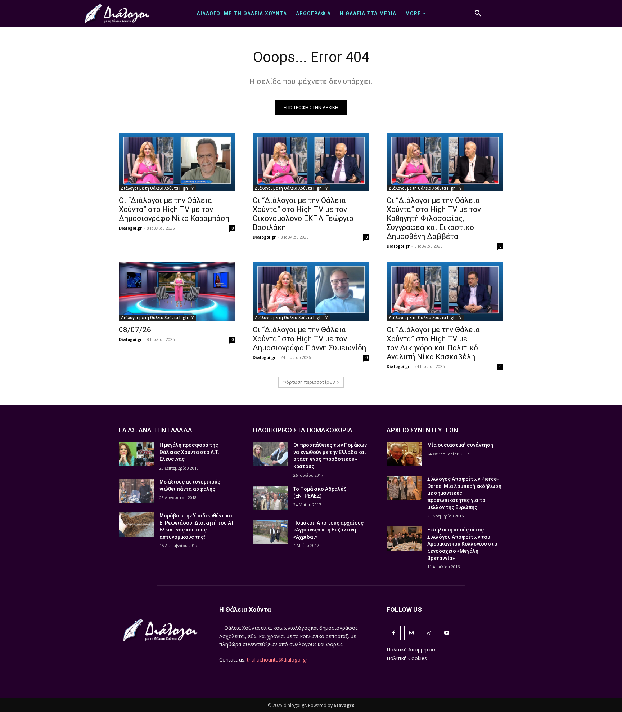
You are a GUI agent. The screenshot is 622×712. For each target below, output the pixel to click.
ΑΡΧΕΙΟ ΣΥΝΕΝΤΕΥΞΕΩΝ (422, 430)
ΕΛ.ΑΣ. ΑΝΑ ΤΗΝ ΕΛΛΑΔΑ (155, 430)
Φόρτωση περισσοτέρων (308, 382)
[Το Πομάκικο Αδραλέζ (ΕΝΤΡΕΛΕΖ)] (270, 498)
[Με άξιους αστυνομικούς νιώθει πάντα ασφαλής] (136, 491)
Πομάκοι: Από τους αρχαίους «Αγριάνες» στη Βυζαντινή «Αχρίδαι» (328, 530)
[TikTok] (429, 633)
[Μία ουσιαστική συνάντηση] (404, 454)
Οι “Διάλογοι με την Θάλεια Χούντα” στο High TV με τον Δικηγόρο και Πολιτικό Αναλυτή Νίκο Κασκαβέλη (433, 343)
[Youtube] (447, 633)
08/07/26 (135, 329)
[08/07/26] (177, 291)
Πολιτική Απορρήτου (411, 649)
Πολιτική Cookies (407, 658)
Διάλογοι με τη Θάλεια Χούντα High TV (157, 188)
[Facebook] (394, 633)
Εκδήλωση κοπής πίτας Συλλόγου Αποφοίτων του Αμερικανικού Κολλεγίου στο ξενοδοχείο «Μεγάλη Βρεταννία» (462, 544)
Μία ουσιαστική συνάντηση (460, 445)
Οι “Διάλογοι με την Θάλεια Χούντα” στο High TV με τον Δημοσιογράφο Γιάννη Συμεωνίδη (309, 338)
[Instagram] (411, 633)
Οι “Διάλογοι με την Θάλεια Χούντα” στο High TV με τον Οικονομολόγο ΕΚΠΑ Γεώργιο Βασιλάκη (303, 214)
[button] (478, 13)
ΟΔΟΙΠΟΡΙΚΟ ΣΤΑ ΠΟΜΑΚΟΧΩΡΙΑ (302, 430)
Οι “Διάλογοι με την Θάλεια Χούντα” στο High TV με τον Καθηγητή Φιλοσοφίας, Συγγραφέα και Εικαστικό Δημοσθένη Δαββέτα (434, 218)
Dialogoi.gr (130, 228)
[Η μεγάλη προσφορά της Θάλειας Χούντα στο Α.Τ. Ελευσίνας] (136, 454)
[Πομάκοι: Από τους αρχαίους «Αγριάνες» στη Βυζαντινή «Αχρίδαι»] (270, 532)
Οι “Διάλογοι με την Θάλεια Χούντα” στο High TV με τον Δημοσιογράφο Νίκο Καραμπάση (174, 209)
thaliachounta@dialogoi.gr (277, 659)
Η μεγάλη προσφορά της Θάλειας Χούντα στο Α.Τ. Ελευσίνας (189, 452)
